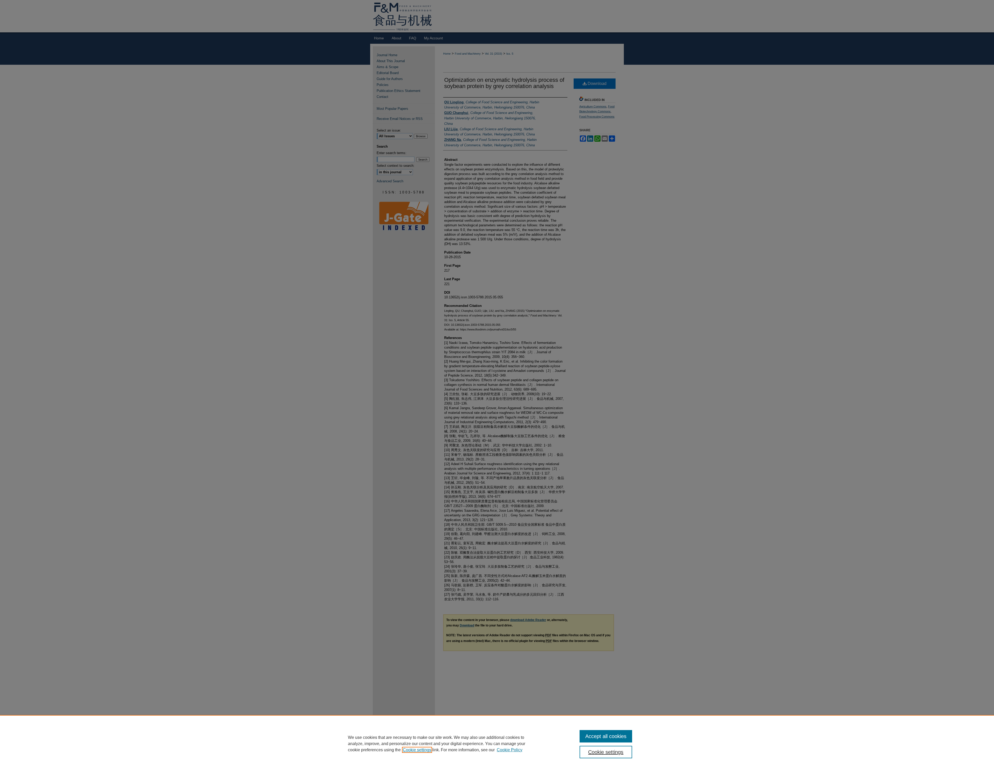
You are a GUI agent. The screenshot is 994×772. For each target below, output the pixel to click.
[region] (497, 743)
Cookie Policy (509, 750)
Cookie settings (417, 750)
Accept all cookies (605, 736)
